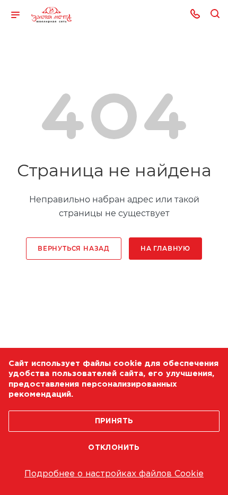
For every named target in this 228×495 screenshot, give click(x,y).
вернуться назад (74, 248)
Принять (114, 421)
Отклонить (114, 448)
